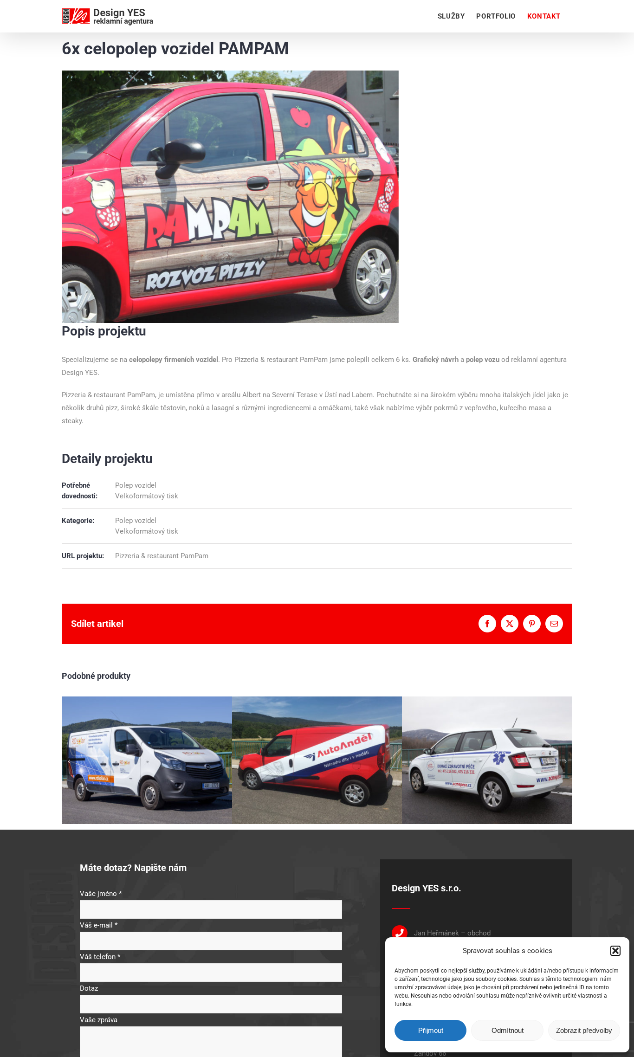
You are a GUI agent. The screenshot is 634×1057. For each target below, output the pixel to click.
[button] (615, 950)
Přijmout (430, 1030)
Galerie (146, 750)
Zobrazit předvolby (584, 1030)
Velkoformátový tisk (146, 496)
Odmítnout (508, 1030)
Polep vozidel (135, 485)
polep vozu (482, 359)
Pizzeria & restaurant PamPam (281, 359)
